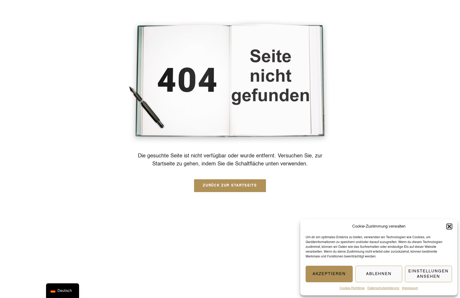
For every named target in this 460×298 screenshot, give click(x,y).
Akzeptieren (329, 274)
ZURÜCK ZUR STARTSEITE (230, 185)
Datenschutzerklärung (383, 288)
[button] (449, 226)
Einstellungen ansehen (428, 274)
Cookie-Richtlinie (352, 288)
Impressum (410, 288)
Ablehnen (379, 274)
